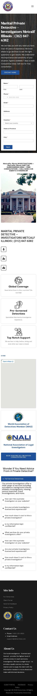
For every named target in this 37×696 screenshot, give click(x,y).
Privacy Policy (8, 607)
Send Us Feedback (10, 604)
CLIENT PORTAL (9, 685)
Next (8, 147)
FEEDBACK (21, 685)
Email (6, 103)
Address (7, 111)
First (5, 89)
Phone (6, 94)
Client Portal (7, 600)
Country (7, 120)
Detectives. (22, 690)
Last (21, 89)
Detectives (27, 693)
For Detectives (8, 597)
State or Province (10, 128)
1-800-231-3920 (18, 633)
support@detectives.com (16, 639)
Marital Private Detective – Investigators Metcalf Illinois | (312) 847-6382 (18, 32)
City (6, 137)
